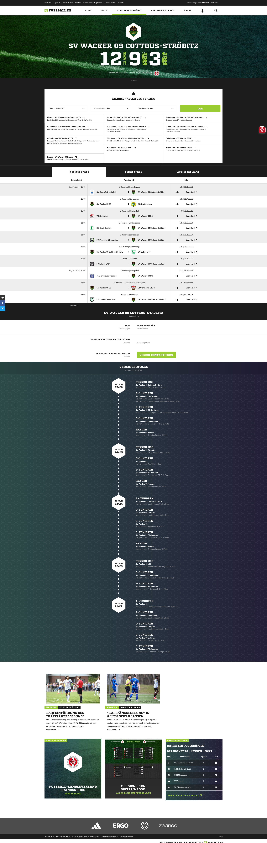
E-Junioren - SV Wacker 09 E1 (120, 148)
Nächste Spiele (79, 172)
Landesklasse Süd (113, 129)
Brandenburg (133, 316)
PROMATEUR (49, 3)
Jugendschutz (94, 836)
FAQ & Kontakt (110, 3)
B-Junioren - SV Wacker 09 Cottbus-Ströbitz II (126, 127)
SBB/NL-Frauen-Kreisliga (55, 159)
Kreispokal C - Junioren (85, 141)
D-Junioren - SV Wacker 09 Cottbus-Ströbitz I (126, 138)
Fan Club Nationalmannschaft (85, 3)
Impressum (48, 836)
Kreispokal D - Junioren (193, 141)
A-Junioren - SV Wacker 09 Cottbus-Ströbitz (185, 117)
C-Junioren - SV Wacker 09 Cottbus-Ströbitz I (185, 127)
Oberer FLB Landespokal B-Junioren (69, 129)
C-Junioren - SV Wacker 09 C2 (60, 138)
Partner (99, 3)
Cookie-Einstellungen (126, 836)
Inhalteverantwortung (109, 836)
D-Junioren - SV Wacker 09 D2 (179, 138)
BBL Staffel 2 (51, 129)
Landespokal (84, 159)
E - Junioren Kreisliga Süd (174, 150)
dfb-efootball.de (68, 3)
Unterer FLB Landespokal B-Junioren (133, 129)
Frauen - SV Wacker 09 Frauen (60, 157)
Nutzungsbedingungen (79, 836)
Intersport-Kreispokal (133, 120)
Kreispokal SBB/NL (71, 159)
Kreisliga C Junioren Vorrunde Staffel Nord (61, 141)
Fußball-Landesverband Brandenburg (137, 73)
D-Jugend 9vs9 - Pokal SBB (134, 141)
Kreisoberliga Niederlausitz (116, 120)
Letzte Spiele (133, 172)
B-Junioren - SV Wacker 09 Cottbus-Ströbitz (66, 127)
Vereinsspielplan (188, 172)
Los (200, 108)
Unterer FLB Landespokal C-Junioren (192, 129)
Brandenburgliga (171, 120)
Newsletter (120, 3)
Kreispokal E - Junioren (192, 150)
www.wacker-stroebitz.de (113, 353)
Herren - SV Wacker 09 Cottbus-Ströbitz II (125, 117)
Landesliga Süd (52, 120)
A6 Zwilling (110, 150)
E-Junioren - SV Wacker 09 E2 (179, 148)
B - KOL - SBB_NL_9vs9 (115, 141)
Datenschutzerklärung (62, 836)
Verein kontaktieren (156, 355)
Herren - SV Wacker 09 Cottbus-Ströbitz (64, 117)
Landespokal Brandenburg (68, 120)
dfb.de (58, 3)
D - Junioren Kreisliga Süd (174, 141)
